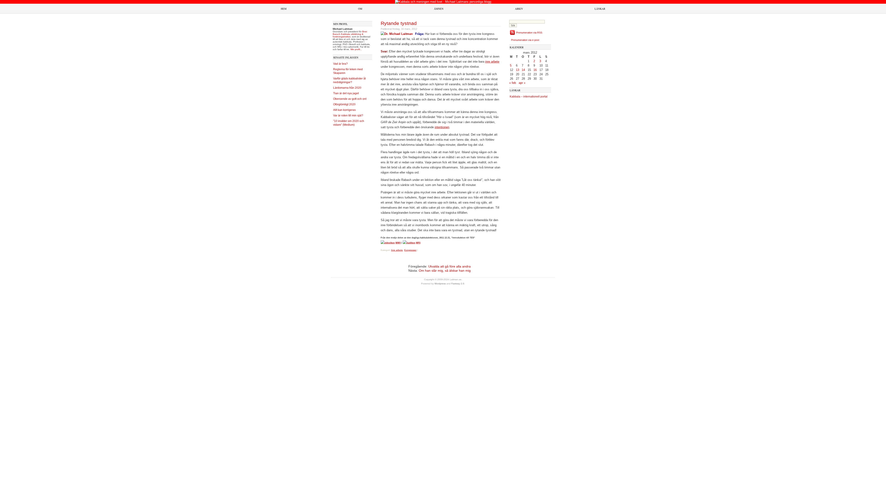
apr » (522, 83)
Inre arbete (397, 250)
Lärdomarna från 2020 (347, 87)
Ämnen (438, 8)
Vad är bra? (340, 63)
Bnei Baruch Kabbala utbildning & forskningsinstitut (350, 34)
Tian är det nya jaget (346, 93)
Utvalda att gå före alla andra (449, 266)
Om (360, 8)
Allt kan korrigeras (344, 110)
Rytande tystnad (399, 23)
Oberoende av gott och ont (349, 98)
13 (517, 70)
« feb (512, 83)
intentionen (442, 127)
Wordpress (440, 283)
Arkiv (519, 8)
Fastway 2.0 (457, 283)
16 (535, 70)
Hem (284, 8)
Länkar (600, 8)
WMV (398, 243)
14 (523, 70)
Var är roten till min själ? (348, 115)
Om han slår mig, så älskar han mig (445, 270)
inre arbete (492, 61)
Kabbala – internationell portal (529, 96)
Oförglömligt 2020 (344, 104)
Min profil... (356, 49)
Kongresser (410, 250)
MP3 (418, 243)
